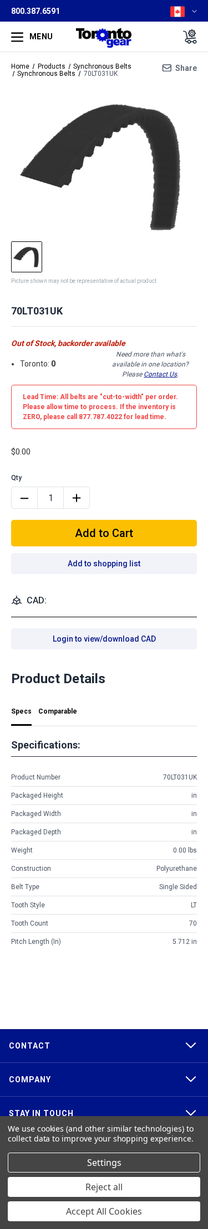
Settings (104, 1162)
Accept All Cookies (104, 1211)
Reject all (104, 1187)
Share (186, 68)
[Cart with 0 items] (186, 36)
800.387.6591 (35, 11)
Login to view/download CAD (104, 638)
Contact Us (160, 374)
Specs (21, 711)
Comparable (57, 711)
